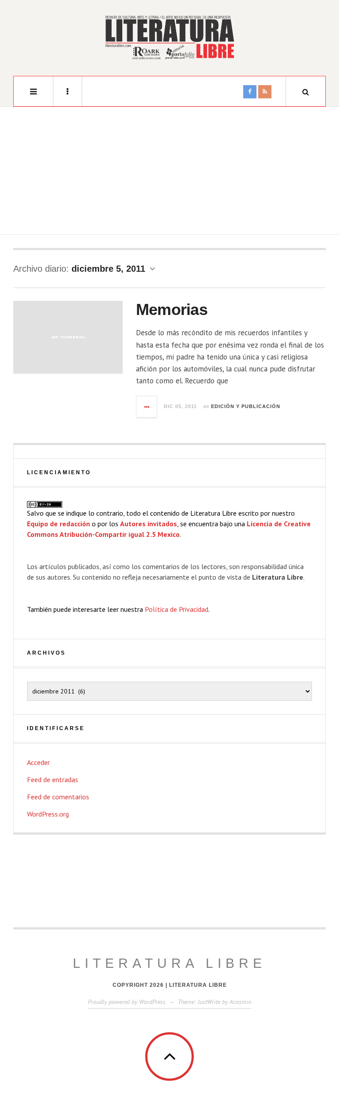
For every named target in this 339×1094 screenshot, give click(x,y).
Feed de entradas (52, 779)
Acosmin (240, 1002)
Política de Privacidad (176, 609)
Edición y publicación (245, 406)
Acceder (38, 762)
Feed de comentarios (58, 796)
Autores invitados (148, 523)
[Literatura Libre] (169, 37)
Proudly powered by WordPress (127, 1002)
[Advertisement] (169, 173)
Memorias (171, 309)
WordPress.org (48, 813)
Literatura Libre (169, 963)
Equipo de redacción (58, 523)
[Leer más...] (147, 406)
